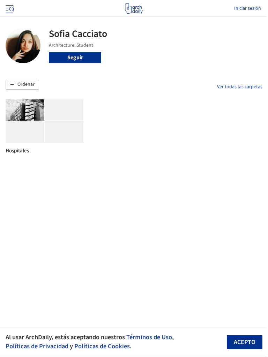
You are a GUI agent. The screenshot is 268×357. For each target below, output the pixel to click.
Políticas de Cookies (102, 346)
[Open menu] (9, 8)
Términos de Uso (149, 337)
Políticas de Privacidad (37, 346)
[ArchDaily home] (134, 8)
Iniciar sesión (247, 8)
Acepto (244, 342)
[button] (22, 85)
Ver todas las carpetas (239, 86)
